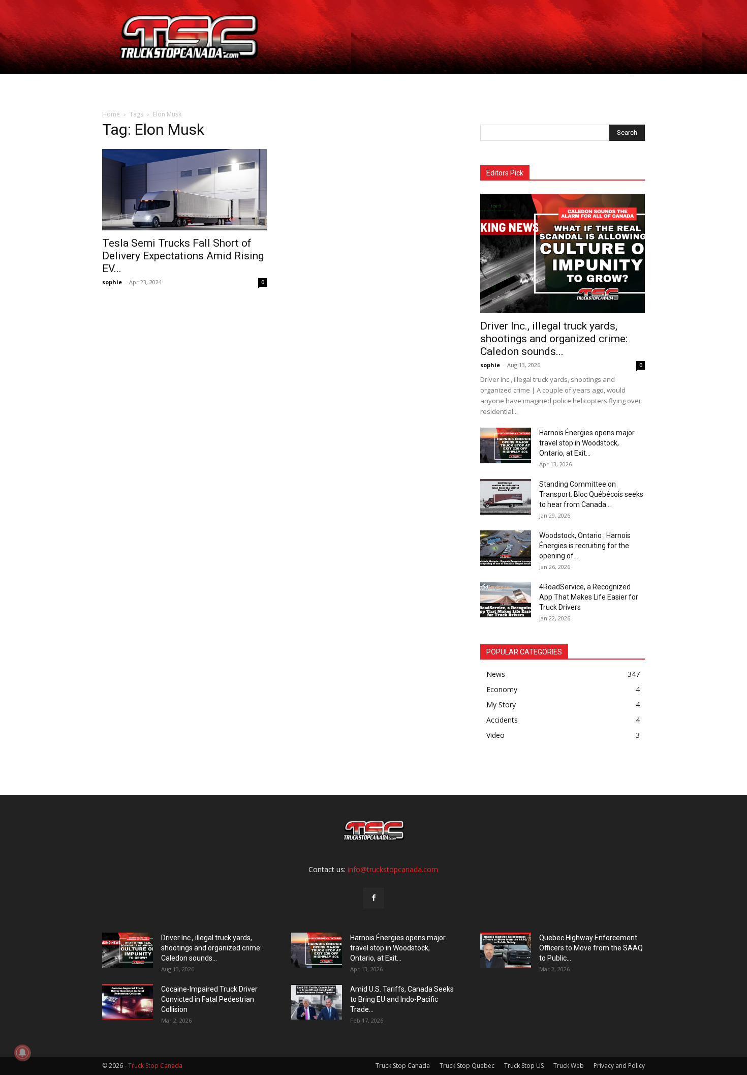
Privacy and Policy (619, 1065)
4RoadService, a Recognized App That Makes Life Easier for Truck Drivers (588, 597)
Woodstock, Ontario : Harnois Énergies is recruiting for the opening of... (585, 545)
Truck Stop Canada (403, 1065)
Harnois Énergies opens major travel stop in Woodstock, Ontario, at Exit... (587, 443)
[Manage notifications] (22, 1052)
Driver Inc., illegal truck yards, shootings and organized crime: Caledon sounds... (554, 338)
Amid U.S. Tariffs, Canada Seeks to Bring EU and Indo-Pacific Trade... (402, 999)
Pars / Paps (284, 86)
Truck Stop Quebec (467, 1065)
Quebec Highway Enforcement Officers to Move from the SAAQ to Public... (591, 948)
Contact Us (436, 86)
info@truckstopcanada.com (393, 869)
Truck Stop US (524, 1065)
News (339, 86)
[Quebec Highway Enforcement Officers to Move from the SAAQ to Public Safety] (505, 950)
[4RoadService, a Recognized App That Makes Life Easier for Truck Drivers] (505, 599)
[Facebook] (373, 898)
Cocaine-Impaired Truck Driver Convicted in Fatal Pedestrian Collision (209, 999)
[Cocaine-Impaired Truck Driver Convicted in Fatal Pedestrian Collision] (127, 1002)
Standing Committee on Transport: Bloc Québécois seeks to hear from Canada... (591, 494)
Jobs (163, 86)
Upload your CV (217, 86)
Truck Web (568, 1065)
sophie (112, 282)
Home (130, 86)
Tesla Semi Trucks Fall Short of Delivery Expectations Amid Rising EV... (183, 256)
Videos (385, 86)
